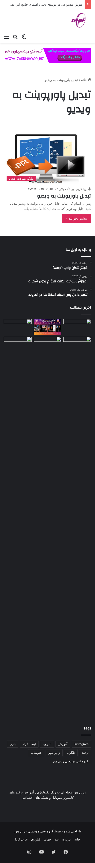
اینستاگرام (29, 744)
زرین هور (54, 752)
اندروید (47, 744)
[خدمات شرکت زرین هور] (47, 55)
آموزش (62, 744)
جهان (47, 839)
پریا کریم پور (79, 189)
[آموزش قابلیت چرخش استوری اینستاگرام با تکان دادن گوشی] (77, 344)
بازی (12, 744)
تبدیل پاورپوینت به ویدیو (64, 196)
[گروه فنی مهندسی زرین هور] (81, 20)
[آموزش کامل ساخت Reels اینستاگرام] (48, 327)
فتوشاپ (36, 752)
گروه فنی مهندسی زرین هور (70, 761)
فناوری (35, 839)
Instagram (81, 744)
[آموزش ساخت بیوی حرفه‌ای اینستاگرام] (18, 327)
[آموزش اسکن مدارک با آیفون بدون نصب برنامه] (77, 327)
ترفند (85, 752)
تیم (56, 839)
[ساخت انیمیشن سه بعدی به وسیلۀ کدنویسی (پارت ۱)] (18, 526)
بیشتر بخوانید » (76, 218)
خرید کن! (21, 839)
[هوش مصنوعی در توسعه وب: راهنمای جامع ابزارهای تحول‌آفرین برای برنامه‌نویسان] (48, 344)
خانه (84, 80)
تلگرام (71, 752)
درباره (66, 839)
